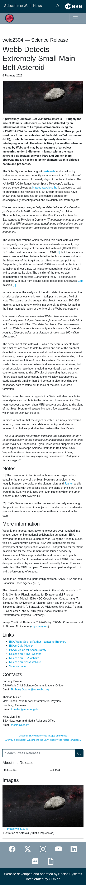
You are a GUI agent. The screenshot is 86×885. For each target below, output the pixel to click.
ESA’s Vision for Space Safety (27, 649)
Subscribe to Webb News (23, 6)
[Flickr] (35, 861)
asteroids (49, 171)
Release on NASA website (25, 662)
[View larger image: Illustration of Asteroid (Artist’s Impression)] (43, 97)
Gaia (80, 280)
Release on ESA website (24, 658)
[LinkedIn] (74, 849)
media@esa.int (20, 724)
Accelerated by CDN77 (43, 879)
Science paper (18, 666)
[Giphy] (51, 861)
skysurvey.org (39, 626)
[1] (58, 252)
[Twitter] (27, 849)
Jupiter (68, 483)
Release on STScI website (25, 653)
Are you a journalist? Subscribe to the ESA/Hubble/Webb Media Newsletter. (43, 740)
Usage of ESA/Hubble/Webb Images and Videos (43, 735)
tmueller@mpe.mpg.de (24, 709)
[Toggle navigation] (75, 18)
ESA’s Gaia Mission (21, 645)
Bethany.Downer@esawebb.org (30, 689)
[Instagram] (43, 849)
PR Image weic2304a (15, 828)
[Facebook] (12, 849)
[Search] (57, 5)
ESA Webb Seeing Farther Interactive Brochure (37, 641)
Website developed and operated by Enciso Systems (43, 874)
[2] (14, 285)
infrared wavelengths (44, 187)
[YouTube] (58, 849)
